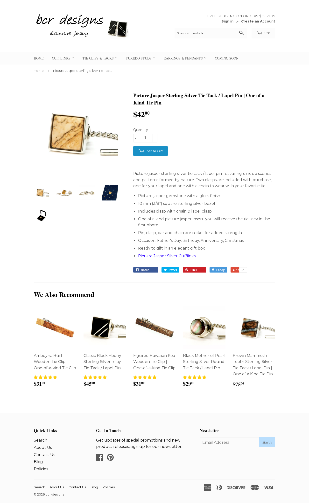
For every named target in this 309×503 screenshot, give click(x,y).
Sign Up (267, 442)
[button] (45, 377)
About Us (43, 447)
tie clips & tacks (99, 58)
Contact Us (44, 454)
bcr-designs (54, 494)
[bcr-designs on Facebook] (99, 459)
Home (39, 71)
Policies (41, 469)
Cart (267, 32)
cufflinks (61, 58)
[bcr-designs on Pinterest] (110, 459)
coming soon (227, 58)
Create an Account (258, 21)
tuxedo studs (139, 58)
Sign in (227, 21)
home (39, 58)
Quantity (140, 130)
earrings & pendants (184, 58)
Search (40, 440)
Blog (38, 461)
